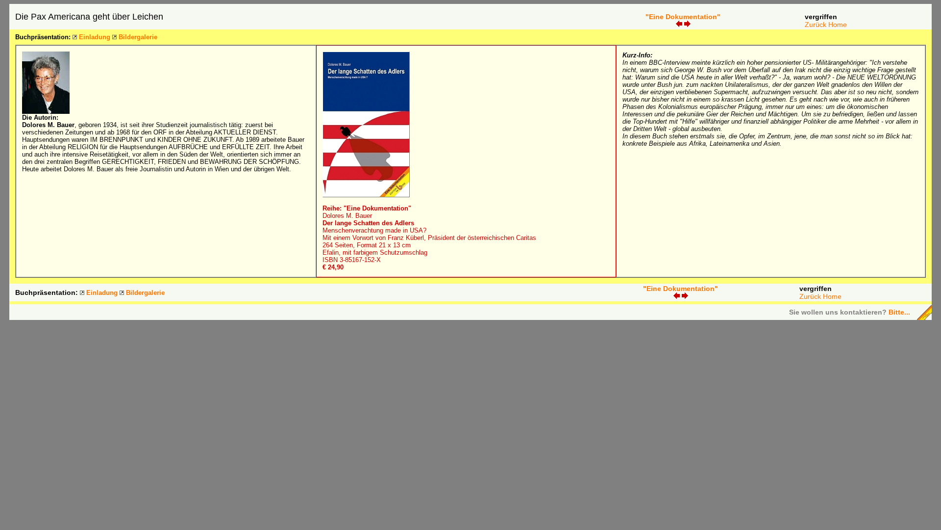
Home (837, 24)
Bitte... (899, 312)
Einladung (94, 37)
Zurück (815, 24)
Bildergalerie (138, 37)
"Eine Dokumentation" (682, 17)
